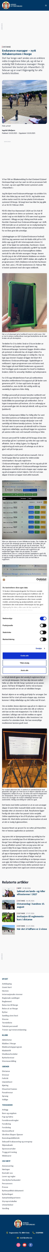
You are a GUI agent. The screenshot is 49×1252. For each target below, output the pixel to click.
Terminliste (7, 1022)
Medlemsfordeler (10, 1054)
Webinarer (6, 1156)
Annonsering (7, 1166)
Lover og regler (8, 1176)
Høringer (6, 1169)
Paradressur (7, 1092)
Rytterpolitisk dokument (13, 1190)
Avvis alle (24, 670)
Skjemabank (7, 1145)
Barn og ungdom (9, 1113)
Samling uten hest (10, 1015)
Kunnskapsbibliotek (10, 1138)
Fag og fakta (7, 1117)
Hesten (5, 991)
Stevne (5, 1019)
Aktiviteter (7, 1040)
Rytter (5, 1012)
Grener (5, 1067)
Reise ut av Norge (10, 1008)
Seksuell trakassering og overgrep (17, 1141)
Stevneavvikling (9, 1061)
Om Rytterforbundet (11, 1180)
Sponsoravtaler (9, 1148)
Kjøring (5, 1085)
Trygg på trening (9, 1152)
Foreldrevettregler (10, 1120)
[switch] (43, 625)
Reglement (7, 1001)
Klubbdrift (6, 1050)
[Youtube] (24, 1245)
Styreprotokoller (9, 1201)
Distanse (6, 1071)
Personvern (7, 1183)
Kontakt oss (7, 1173)
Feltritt (5, 1078)
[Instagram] (18, 1245)
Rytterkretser (8, 1057)
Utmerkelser (7, 1205)
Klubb (5, 1035)
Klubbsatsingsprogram (12, 1047)
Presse (5, 1187)
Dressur (5, 1075)
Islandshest (7, 1082)
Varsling (5, 1208)
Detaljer (39, 648)
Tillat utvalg (24, 663)
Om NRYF (6, 1161)
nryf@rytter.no (26, 1238)
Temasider (7, 1105)
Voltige (5, 1099)
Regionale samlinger (11, 998)
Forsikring (6, 1124)
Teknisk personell (10, 1026)
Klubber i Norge (9, 1043)
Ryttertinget (7, 1194)
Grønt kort (7, 987)
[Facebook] (31, 1245)
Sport (5, 979)
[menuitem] (18, 979)
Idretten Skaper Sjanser (12, 1134)
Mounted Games (9, 1089)
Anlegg (5, 1109)
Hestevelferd (8, 1131)
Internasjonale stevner (12, 994)
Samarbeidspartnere (11, 1197)
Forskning (6, 1127)
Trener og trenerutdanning (14, 1030)
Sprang (5, 1096)
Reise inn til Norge (10, 1005)
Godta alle (25, 656)
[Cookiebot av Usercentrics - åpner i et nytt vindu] (36, 579)
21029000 (39, 1233)
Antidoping (7, 984)
